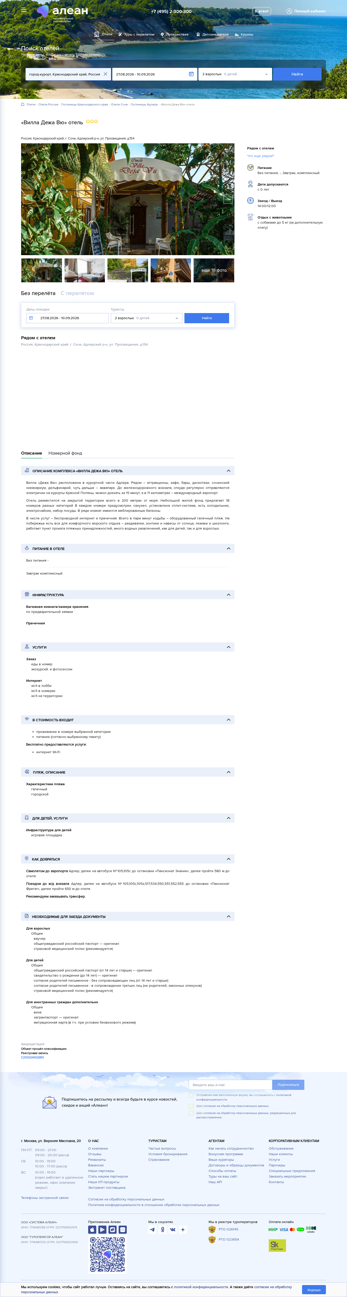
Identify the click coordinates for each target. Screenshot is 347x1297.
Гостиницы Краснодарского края (84, 104)
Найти (297, 74)
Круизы (247, 34)
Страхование (159, 1159)
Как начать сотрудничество (231, 1148)
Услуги (274, 1159)
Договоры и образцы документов (236, 1165)
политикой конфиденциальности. (201, 1287)
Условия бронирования (167, 1154)
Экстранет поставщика (106, 1187)
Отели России (48, 104)
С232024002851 (32, 1057)
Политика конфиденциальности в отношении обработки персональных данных (153, 1205)
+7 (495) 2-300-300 (171, 11)
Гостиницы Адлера (144, 104)
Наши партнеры (101, 1171)
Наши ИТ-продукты (103, 1182)
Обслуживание (281, 1148)
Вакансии (96, 1165)
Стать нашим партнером (108, 1176)
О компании (98, 1148)
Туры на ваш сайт (223, 1176)
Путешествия (177, 34)
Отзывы (94, 1154)
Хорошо (314, 1290)
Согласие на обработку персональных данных (126, 1199)
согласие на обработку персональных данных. (236, 1106)
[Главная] (22, 104)
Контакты (276, 1182)
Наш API (215, 1182)
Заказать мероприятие (287, 1176)
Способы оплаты (222, 1171)
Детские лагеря (215, 34)
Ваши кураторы (221, 1159)
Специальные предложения (292, 1171)
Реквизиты (97, 1159)
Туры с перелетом (139, 34)
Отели (31, 104)
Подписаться (288, 1085)
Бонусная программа (226, 1154)
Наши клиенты (281, 1154)
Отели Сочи (119, 104)
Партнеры (277, 1165)
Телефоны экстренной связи (45, 1198)
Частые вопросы (162, 1148)
